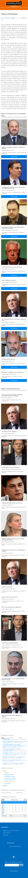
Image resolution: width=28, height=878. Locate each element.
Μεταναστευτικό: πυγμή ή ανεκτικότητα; (15, 760)
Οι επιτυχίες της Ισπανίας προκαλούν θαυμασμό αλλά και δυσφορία (12, 395)
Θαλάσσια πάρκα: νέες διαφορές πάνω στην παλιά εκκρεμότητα (15, 742)
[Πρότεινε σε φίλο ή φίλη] (26, 22)
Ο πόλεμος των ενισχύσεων (9, 431)
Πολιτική (6, 772)
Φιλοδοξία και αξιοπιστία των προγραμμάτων (14, 757)
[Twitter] (14, 857)
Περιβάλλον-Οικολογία (9, 776)
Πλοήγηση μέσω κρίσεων (8, 359)
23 (25, 809)
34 (2, 809)
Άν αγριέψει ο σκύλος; (15, 752)
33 (2, 807)
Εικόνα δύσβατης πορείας (9, 280)
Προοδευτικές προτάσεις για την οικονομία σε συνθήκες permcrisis (13, 188)
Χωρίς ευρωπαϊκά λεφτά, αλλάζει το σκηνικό (12, 716)
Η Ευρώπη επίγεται (7, 586)
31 (2, 804)
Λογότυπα (5, 835)
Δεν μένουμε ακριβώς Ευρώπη (10, 642)
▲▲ (26, 823)
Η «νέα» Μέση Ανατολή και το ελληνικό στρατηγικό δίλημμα (15, 749)
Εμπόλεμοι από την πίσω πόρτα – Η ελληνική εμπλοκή (13, 764)
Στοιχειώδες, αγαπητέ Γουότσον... (11, 467)
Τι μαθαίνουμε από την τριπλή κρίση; (12, 267)
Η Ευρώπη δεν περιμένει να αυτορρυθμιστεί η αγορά (14, 550)
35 (2, 811)
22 (22, 809)
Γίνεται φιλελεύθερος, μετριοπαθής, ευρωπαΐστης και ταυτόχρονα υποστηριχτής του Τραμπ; (14, 746)
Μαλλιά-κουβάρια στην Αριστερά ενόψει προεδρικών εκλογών (13, 539)
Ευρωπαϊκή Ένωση (8, 781)
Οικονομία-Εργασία (9, 774)
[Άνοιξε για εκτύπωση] (24, 22)
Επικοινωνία (6, 833)
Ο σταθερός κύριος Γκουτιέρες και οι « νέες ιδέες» (15, 754)
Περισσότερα (14, 156)
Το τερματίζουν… (14, 739)
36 (2, 813)
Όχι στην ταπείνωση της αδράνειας (11, 607)
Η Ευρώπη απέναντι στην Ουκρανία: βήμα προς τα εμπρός (13, 679)
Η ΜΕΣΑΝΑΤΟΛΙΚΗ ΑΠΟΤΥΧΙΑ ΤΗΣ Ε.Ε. (12, 503)
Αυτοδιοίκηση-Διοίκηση (10, 778)
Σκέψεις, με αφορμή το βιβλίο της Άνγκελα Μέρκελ (13, 148)
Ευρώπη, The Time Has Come (9, 597)
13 (15, 807)
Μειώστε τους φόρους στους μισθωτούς (13, 372)
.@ (15, 846)
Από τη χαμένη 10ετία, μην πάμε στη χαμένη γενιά (14, 319)
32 (2, 806)
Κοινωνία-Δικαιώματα (9, 779)
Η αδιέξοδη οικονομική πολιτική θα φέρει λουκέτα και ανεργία (13, 227)
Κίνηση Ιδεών (7, 783)
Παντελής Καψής (5, 18)
